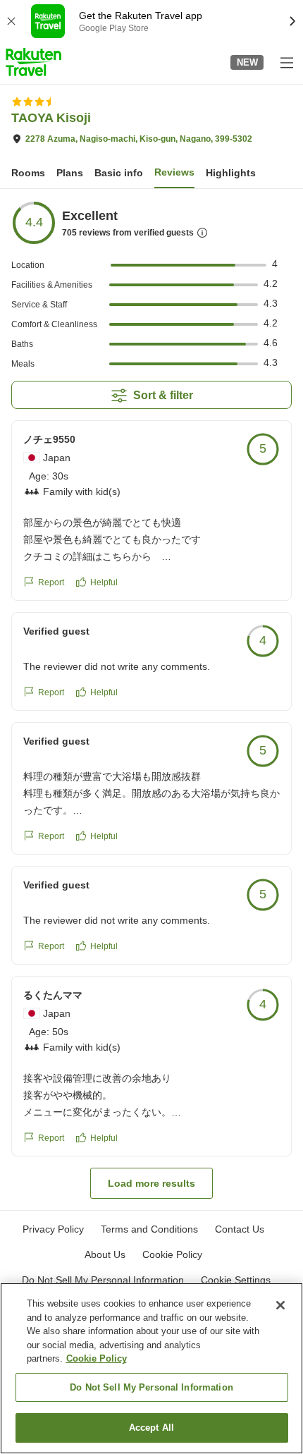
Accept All (151, 1427)
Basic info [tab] (118, 172)
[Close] (280, 1305)
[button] (33, 62)
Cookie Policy (96, 1358)
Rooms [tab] (28, 172)
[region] (151, 1368)
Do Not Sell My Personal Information (151, 1387)
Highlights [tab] (231, 172)
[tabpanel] (151, 699)
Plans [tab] (69, 172)
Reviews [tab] (174, 172)
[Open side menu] (286, 62)
